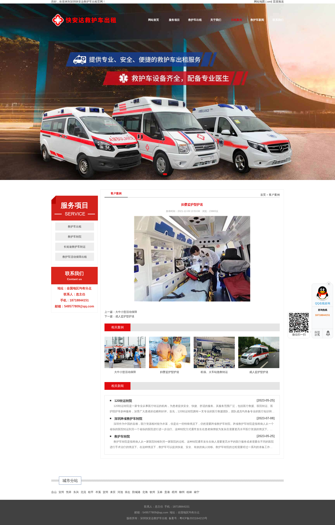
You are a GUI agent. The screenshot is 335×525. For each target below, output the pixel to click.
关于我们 (215, 19)
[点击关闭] (328, 283)
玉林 (159, 492)
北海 (145, 492)
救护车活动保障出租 (74, 256)
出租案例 (236, 19)
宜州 (61, 492)
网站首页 (153, 19)
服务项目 (174, 19)
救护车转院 (74, 236)
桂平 (90, 492)
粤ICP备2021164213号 (193, 518)
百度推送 (278, 1)
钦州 (152, 492)
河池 (120, 492)
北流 (83, 492)
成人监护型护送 (124, 316)
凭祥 (68, 492)
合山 (54, 492)
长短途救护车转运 (74, 246)
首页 (263, 194)
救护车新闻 (257, 19)
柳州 (182, 492)
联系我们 (278, 19)
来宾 (113, 492)
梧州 (174, 492)
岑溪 (98, 492)
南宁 (196, 492)
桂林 (189, 492)
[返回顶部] (328, 333)
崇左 (127, 492)
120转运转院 (123, 400)
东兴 (76, 492)
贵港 (167, 492)
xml (269, 1)
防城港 (136, 492)
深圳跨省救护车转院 (128, 418)
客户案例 (274, 194)
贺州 (105, 492)
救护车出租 (195, 19)
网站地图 (259, 1)
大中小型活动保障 (126, 311)
